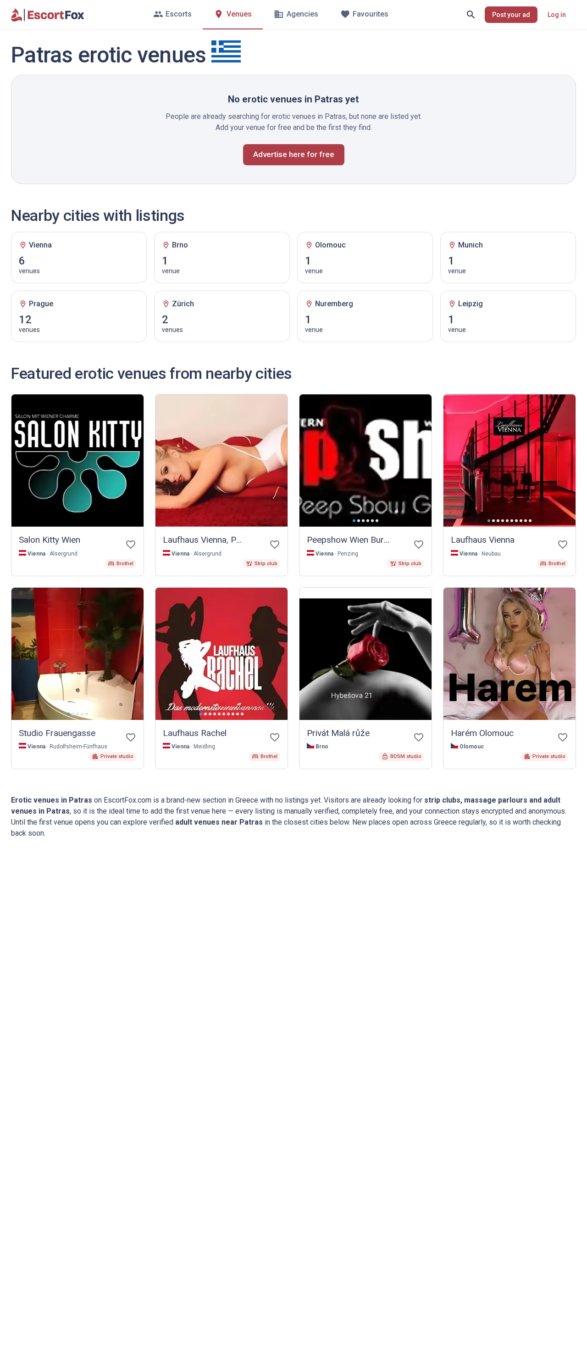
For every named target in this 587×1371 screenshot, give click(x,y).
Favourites (370, 14)
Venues (239, 14)
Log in (557, 14)
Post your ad (511, 14)
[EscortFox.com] (47, 15)
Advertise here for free (293, 154)
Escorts (179, 14)
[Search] (471, 15)
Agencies (302, 14)
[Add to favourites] (131, 544)
